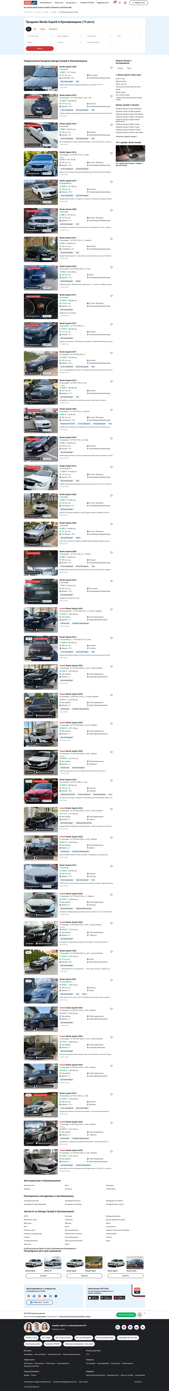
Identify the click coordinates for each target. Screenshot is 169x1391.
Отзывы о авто (31, 1338)
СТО (87, 1354)
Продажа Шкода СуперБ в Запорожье (129, 117)
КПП (25, 1227)
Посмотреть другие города (126, 136)
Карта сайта (83, 1382)
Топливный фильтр (31, 1241)
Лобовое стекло (29, 1230)
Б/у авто (27, 1350)
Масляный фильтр (71, 1230)
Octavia (120, 68)
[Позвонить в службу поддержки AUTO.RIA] (142, 1327)
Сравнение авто (113, 1375)
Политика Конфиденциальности (65, 1382)
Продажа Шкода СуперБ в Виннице (128, 109)
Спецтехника (110, 1189)
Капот (67, 1227)
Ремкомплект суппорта (73, 1234)
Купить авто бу (121, 84)
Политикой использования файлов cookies (75, 1316)
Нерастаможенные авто (71, 1354)
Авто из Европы (40, 1354)
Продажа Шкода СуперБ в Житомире (129, 114)
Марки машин (121, 81)
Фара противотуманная (73, 1241)
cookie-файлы (41, 1316)
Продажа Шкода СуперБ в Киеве (127, 124)
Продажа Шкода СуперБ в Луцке (128, 127)
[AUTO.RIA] (30, 3)
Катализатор (111, 1227)
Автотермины (140, 1375)
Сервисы (90, 1371)
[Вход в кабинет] (125, 2)
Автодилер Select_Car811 (115, 1204)
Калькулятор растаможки (95, 1375)
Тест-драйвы (90, 1363)
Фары (108, 1241)
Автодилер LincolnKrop (73, 1204)
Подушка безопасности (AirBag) (117, 1230)
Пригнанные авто (54, 1354)
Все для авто (71, 3)
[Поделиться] (111, 68)
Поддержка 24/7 (103, 3)
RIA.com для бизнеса (63, 1338)
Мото (67, 1185)
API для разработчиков (105, 1338)
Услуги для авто (93, 1350)
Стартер (27, 1237)
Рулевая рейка (111, 1234)
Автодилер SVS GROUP (114, 1201)
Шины (67, 1244)
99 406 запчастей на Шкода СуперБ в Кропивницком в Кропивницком (49, 1248)
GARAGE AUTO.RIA (87, 3)
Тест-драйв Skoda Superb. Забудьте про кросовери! (129, 164)
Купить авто (120, 79)
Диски (108, 1223)
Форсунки (27, 1244)
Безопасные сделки (33, 1344)
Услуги (33, 1375)
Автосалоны (28, 1363)
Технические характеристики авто (128, 87)
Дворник (68, 1223)
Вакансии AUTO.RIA (52, 1344)
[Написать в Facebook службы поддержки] (124, 1327)
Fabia (129, 68)
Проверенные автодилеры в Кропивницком (49, 1196)
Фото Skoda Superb (123, 95)
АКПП (26, 1216)
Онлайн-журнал (127, 1363)
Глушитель (69, 1220)
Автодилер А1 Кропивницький (35, 1204)
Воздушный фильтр (113, 1216)
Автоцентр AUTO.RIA (31, 1366)
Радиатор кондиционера (33, 1234)
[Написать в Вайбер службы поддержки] (130, 1327)
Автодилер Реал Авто (73, 1201)
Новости (90, 1359)
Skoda (118, 89)
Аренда (26, 1375)
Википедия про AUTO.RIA (128, 1338)
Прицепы (27, 1189)
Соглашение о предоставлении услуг (37, 1382)
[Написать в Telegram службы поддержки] (117, 1327)
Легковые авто (29, 1185)
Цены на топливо (127, 1375)
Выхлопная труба (30, 1220)
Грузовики (110, 1185)
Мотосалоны (39, 1363)
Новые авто (59, 3)
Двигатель (28, 1223)
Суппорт (109, 1237)
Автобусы (68, 1189)
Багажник (68, 1216)
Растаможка (115, 1363)
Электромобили (63, 1363)
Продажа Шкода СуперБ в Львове (128, 130)
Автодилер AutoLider (31, 1201)
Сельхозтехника (31, 1371)
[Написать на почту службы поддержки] (136, 1327)
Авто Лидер (46, 1338)
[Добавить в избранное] (119, 2)
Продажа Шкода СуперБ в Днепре (128, 111)
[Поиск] (114, 2)
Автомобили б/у (46, 3)
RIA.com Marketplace (83, 1338)
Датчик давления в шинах (115, 1220)
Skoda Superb (120, 92)
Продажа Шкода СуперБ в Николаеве (129, 132)
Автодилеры (28, 1354)
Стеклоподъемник (71, 1237)
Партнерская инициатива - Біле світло (79, 1344)
